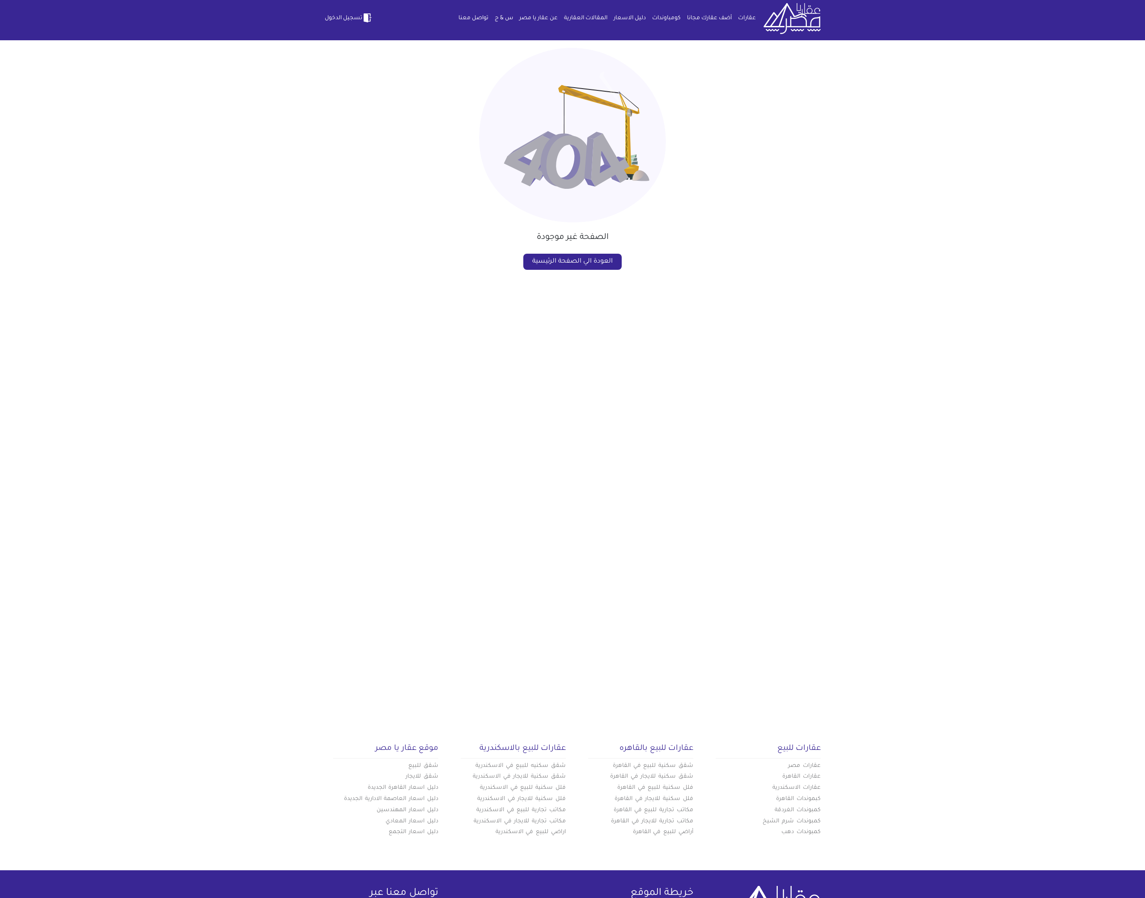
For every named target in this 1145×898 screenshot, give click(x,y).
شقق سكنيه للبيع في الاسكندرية (520, 766)
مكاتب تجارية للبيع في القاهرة (653, 810)
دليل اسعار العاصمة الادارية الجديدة (391, 799)
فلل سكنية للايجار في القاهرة (654, 799)
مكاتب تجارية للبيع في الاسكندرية (521, 810)
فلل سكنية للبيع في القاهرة (655, 788)
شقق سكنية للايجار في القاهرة (651, 777)
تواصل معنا (473, 18)
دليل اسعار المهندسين (407, 810)
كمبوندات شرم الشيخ (792, 821)
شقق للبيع (423, 766)
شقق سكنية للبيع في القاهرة (653, 766)
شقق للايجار (422, 777)
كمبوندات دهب (801, 832)
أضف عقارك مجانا (709, 18)
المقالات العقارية (585, 18)
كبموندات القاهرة (798, 799)
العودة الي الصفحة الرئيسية (572, 261)
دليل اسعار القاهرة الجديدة (403, 788)
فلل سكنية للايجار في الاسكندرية (521, 799)
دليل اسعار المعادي (412, 821)
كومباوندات (666, 18)
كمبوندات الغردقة (798, 810)
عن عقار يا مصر (538, 18)
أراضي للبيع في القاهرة (663, 832)
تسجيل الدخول (343, 18)
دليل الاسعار (630, 18)
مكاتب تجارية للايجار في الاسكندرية (520, 821)
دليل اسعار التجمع (413, 832)
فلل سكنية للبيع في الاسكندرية (523, 788)
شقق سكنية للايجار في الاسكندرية (519, 777)
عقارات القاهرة (801, 777)
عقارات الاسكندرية (796, 788)
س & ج (504, 18)
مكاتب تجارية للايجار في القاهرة (652, 821)
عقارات (747, 18)
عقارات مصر (804, 766)
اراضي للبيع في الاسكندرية (531, 832)
